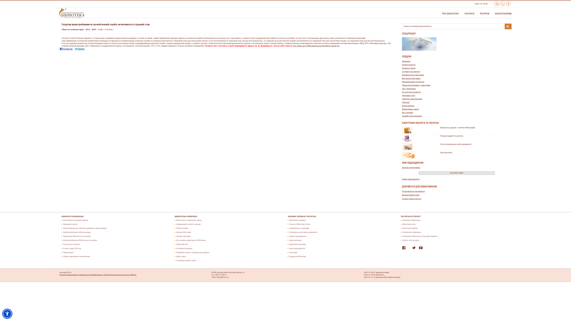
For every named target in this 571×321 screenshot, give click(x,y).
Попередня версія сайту (186, 260)
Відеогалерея (408, 106)
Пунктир (406, 102)
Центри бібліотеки (183, 232)
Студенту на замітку (411, 71)
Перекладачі (68, 252)
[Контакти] (502, 3)
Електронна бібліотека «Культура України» (420, 236)
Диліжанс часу (408, 95)
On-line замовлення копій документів (455, 144)
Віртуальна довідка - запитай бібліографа (457, 128)
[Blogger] (408, 248)
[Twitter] (413, 248)
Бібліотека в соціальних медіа (188, 220)
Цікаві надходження (411, 179)
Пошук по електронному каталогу (418, 26)
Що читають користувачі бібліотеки (191, 240)
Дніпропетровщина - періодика (416, 85)
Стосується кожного (411, 92)
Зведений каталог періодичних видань (192, 252)
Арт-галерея (407, 112)
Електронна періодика (411, 232)
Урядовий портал (70, 224)
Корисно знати (408, 68)
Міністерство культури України (75, 220)
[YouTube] (420, 248)
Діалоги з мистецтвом (412, 99)
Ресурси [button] (484, 13)
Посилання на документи (413, 191)
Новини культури (183, 236)
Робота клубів (182, 228)
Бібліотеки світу (408, 224)
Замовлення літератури (299, 228)
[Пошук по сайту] (496, 3)
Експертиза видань (184, 248)
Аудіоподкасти (408, 65)
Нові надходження (297, 248)
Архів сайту (181, 256)
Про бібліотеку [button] (450, 13)
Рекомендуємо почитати (413, 82)
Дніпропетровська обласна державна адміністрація (85, 228)
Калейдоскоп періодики (413, 75)
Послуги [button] (469, 13)
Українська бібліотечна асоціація (77, 236)
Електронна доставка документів (303, 232)
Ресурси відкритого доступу (451, 136)
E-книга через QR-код (411, 199)
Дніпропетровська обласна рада (76, 232)
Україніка (406, 61)
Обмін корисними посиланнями (76, 256)
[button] (7, 313)
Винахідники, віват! (410, 109)
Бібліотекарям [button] (503, 13)
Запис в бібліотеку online (299, 224)
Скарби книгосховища (412, 116)
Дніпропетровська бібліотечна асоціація (80, 240)
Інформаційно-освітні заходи (188, 224)
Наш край (293, 252)
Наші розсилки (446, 153)
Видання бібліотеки (410, 195)
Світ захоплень (409, 89)
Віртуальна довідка (297, 220)
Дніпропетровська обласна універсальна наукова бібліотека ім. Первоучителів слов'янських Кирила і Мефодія (97, 275)
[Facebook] (403, 248)
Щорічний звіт (182, 244)
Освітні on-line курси (410, 240)
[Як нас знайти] (508, 3)
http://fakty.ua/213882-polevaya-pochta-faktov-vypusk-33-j (316, 46)
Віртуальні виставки (411, 78)
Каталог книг (456, 173)
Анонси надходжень (411, 167)
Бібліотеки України (410, 228)
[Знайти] (508, 26)
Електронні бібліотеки (411, 220)
